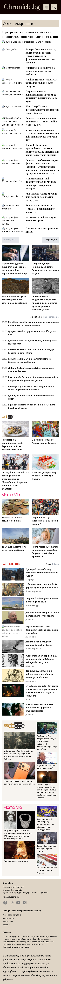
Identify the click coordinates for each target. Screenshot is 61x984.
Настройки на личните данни (17, 947)
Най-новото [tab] (35, 316)
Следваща (50, 239)
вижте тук (39, 944)
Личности (31, 636)
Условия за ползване (12, 915)
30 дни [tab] (55, 564)
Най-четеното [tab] (51, 316)
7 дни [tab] (48, 564)
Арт (28, 699)
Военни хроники (33, 591)
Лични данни (8, 918)
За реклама (8, 921)
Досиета (30, 619)
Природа (30, 579)
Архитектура (33, 605)
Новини (6, 925)
